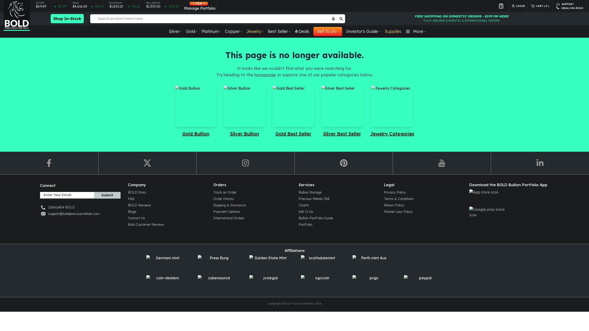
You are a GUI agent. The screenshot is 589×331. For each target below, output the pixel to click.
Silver (174, 31)
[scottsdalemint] (320, 263)
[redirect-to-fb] (49, 163)
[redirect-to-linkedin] (540, 163)
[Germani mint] (165, 263)
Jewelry (253, 31)
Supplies (393, 31)
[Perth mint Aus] (371, 263)
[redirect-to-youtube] (442, 163)
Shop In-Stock (67, 18)
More (418, 31)
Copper (232, 31)
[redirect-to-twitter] (147, 163)
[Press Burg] (217, 263)
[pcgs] (371, 283)
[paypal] (423, 283)
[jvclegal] (268, 283)
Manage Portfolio (199, 6)
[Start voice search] (333, 19)
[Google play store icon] (508, 215)
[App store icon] (508, 197)
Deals (304, 31)
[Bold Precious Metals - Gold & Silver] (17, 15)
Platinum (210, 31)
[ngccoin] (320, 283)
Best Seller (278, 31)
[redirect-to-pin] (343, 163)
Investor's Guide (362, 31)
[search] (341, 19)
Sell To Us (326, 31)
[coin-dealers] (165, 283)
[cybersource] (217, 283)
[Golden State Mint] (268, 263)
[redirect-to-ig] (245, 163)
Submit (107, 195)
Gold (190, 31)
